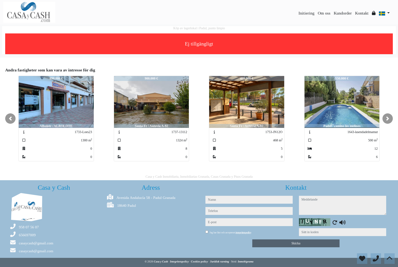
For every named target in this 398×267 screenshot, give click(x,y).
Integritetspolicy (179, 261)
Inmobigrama (246, 261)
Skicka (295, 243)
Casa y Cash (161, 261)
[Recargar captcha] (334, 222)
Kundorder (343, 13)
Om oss (324, 13)
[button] (10, 118)
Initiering (306, 13)
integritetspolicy (243, 232)
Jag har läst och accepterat (230, 232)
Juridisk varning (220, 261)
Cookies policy (200, 261)
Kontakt (362, 13)
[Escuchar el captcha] (342, 222)
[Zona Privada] (373, 13)
